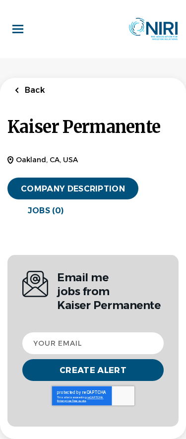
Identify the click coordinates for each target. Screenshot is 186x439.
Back (34, 90)
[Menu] (17, 29)
